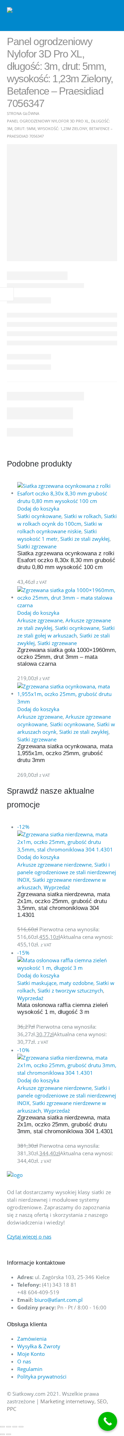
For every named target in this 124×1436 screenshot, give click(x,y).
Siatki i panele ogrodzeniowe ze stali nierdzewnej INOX (66, 872)
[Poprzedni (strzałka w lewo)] (2, 1434)
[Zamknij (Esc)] (21, 1426)
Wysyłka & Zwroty (38, 1346)
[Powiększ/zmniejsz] (2, 1426)
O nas (24, 1361)
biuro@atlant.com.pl (58, 1299)
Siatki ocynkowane (39, 516)
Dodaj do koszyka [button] (38, 508)
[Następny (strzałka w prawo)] (8, 1434)
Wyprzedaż (57, 887)
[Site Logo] (34, 15)
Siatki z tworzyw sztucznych (70, 990)
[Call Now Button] (107, 1421)
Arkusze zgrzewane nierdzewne (54, 864)
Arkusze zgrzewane (40, 620)
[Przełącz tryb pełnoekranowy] (8, 1426)
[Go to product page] (67, 493)
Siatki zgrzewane (36, 546)
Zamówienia (31, 1338)
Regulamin (29, 1368)
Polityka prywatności (41, 1376)
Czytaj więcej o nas (29, 1236)
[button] (112, 15)
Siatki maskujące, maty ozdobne (55, 982)
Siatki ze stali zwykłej (85, 538)
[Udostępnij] (14, 1426)
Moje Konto (31, 1353)
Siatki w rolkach (82, 516)
